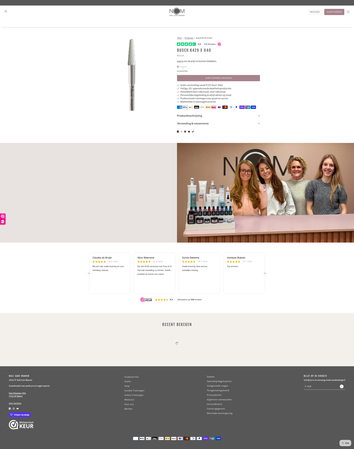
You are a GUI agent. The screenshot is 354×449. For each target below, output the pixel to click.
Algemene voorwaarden (219, 399)
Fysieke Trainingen (134, 390)
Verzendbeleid (214, 404)
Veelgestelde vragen (217, 386)
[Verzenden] (341, 386)
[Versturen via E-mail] (189, 131)
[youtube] (17, 408)
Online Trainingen (134, 395)
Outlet (127, 381)
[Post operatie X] (181, 131)
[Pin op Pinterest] (185, 131)
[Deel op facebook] (178, 131)
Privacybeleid (214, 395)
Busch (180, 55)
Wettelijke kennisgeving (219, 413)
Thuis (179, 38)
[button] (193, 131)
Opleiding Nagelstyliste (219, 381)
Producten (188, 38)
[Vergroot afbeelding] (133, 74)
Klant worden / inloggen (218, 78)
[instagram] (14, 408)
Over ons (129, 404)
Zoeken (211, 377)
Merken (128, 409)
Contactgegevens (216, 408)
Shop (127, 386)
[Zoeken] (5, 11)
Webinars (129, 399)
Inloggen (315, 12)
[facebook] (10, 408)
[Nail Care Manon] (177, 12)
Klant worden (334, 12)
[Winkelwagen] (348, 11)
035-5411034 (15, 403)
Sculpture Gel (131, 377)
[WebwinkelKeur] (21, 424)
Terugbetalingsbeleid (218, 390)
